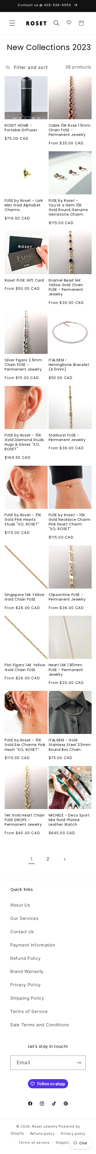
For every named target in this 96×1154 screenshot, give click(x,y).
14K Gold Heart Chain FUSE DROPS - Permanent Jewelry (25, 820)
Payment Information (33, 945)
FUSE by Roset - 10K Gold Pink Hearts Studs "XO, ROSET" (23, 520)
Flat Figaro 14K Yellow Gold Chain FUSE (25, 667)
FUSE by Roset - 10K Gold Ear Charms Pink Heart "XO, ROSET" (25, 745)
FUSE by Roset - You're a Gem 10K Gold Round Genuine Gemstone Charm (68, 207)
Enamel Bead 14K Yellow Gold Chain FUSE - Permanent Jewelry (66, 287)
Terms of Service (29, 1011)
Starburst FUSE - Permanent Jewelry (67, 437)
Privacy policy (73, 1133)
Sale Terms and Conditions (39, 1024)
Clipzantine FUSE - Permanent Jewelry (67, 597)
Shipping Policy (27, 998)
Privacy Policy (25, 984)
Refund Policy (25, 958)
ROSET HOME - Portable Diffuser (21, 127)
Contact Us (22, 931)
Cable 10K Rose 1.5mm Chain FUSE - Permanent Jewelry (70, 130)
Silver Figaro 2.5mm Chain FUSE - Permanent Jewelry (23, 365)
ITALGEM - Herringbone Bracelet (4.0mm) (69, 365)
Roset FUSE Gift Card (24, 280)
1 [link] (31, 859)
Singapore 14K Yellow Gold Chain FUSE (25, 597)
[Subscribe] (79, 1063)
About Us (20, 905)
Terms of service (34, 1142)
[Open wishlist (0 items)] (68, 22)
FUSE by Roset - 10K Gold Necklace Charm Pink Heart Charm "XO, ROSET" (70, 522)
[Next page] (64, 859)
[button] (12, 23)
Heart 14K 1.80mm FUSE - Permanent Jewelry (66, 670)
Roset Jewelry (45, 1126)
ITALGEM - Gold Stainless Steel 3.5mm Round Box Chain (70, 745)
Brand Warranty (27, 971)
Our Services (24, 918)
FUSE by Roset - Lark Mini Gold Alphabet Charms (24, 205)
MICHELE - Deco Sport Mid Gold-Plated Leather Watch (69, 820)
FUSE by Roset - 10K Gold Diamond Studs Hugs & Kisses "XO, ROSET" (24, 442)
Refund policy (42, 1133)
